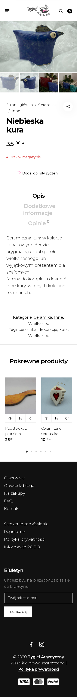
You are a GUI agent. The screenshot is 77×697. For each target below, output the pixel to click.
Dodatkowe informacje (39, 209)
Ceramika (47, 105)
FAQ (8, 500)
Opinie (38, 223)
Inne (16, 111)
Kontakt (12, 508)
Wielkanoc (38, 323)
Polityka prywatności (24, 539)
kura (63, 329)
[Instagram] (41, 644)
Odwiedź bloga (19, 485)
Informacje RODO (22, 546)
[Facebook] (31, 644)
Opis (39, 195)
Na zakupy (14, 493)
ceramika (28, 329)
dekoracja (47, 329)
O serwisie (14, 477)
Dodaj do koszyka (20, 418)
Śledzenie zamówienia (26, 523)
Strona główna (19, 105)
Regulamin (15, 531)
